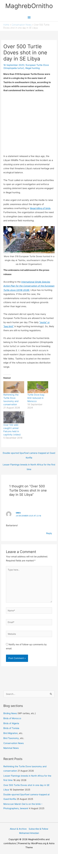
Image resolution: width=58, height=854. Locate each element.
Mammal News (11, 748)
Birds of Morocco (12, 718)
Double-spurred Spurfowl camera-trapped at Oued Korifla (29, 454)
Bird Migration (10, 733)
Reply (49, 533)
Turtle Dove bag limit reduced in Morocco (35, 397)
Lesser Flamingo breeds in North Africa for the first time (29, 465)
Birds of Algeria (11, 723)
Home (6, 24)
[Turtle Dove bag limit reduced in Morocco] (37, 387)
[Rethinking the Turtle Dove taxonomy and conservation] (13, 387)
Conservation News (22, 24)
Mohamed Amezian (29, 833)
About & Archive (18, 829)
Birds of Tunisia (11, 728)
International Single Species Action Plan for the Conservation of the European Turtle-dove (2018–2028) (28, 286)
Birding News (10, 713)
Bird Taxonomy (11, 738)
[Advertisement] (29, 125)
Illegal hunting (32, 68)
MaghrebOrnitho (29, 6)
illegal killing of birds (40, 208)
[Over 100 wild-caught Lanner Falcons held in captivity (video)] (13, 417)
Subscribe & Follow (38, 829)
